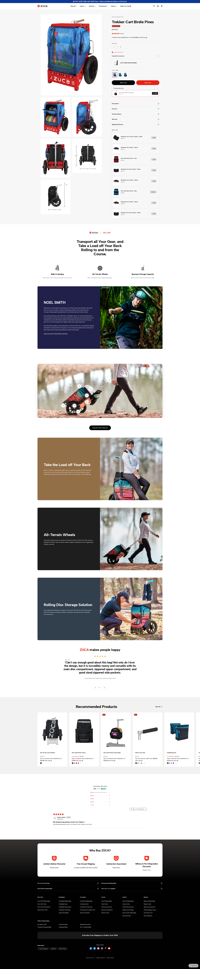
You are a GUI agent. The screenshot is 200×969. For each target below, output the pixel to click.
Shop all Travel (105, 916)
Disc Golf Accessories (44, 910)
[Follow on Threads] (102, 952)
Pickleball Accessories (65, 910)
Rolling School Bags (128, 913)
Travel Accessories (106, 910)
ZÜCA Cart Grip (140, 755)
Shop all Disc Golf (42, 913)
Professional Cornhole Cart (87, 913)
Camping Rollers (63, 930)
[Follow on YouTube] (109, 952)
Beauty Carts (147, 907)
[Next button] (158, 59)
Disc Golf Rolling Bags (44, 904)
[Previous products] (154, 91)
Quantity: (114, 46)
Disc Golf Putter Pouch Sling (126, 95)
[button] (116, 36)
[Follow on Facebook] (91, 952)
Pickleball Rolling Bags (65, 904)
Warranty (53, 951)
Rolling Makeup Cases (150, 913)
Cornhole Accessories (86, 910)
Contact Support (43, 951)
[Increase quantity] (120, 50)
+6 (144, 766)
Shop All (72, 9)
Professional (102, 9)
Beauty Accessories (149, 910)
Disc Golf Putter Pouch (79, 755)
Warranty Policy (54, 870)
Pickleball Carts (63, 907)
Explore (113, 9)
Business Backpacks (107, 913)
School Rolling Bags (128, 904)
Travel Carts (104, 907)
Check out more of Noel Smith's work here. (56, 336)
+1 (80, 766)
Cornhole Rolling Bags (86, 904)
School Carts (126, 907)
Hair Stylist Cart (148, 916)
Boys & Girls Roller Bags (129, 916)
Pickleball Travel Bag (64, 913)
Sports (82, 9)
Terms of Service (100, 960)
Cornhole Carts (84, 907)
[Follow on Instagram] (98, 952)
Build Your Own (125, 9)
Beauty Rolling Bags (149, 904)
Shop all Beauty (148, 919)
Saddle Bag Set (171, 755)
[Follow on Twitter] (94, 952)
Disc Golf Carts (42, 907)
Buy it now (148, 85)
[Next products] (157, 91)
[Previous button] (156, 59)
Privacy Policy (110, 960)
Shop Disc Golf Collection (100, 431)
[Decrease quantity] (114, 50)
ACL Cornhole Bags (85, 930)
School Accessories (128, 910)
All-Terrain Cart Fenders (47, 755)
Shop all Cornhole (85, 916)
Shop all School (126, 919)
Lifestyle (91, 9)
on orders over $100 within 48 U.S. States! (86, 870)
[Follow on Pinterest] (106, 951)
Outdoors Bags (63, 927)
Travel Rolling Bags (106, 904)
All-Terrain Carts (42, 927)
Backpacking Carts (85, 927)
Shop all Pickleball (63, 916)
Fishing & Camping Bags (44, 930)
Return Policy (116, 870)
